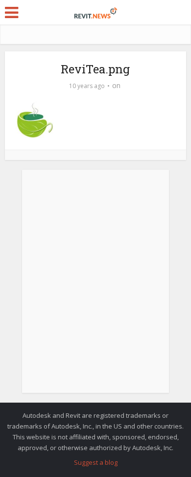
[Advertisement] (95, 286)
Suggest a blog (96, 462)
